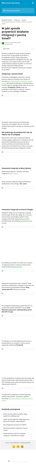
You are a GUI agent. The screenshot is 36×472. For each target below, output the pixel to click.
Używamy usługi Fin (19, 467)
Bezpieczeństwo (16, 267)
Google (24, 20)
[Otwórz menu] (32, 3)
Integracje (17, 20)
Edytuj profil (13, 173)
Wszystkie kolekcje (7, 20)
